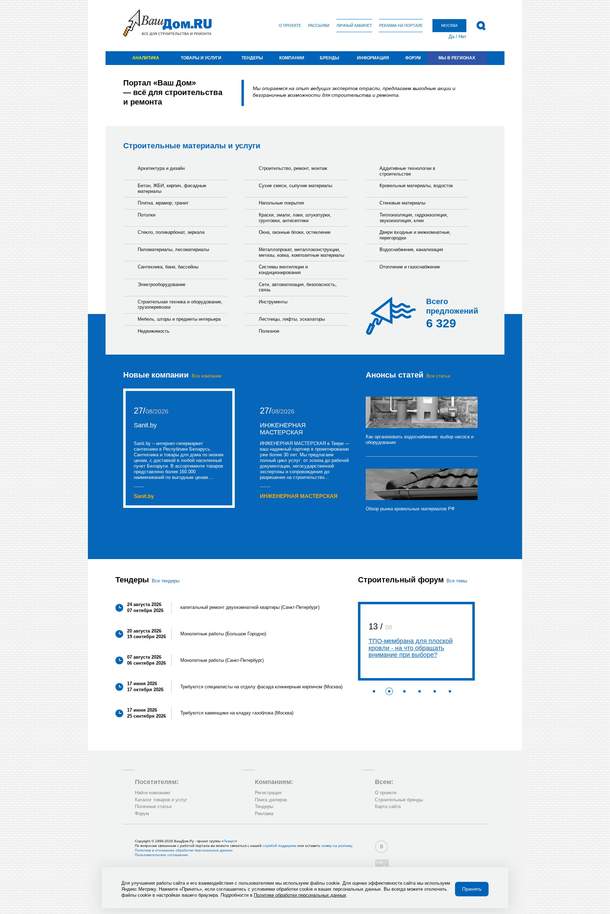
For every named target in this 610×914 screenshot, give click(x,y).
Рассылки (318, 25)
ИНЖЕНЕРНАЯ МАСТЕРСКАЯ (283, 429)
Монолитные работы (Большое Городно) (223, 633)
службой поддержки (280, 846)
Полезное (269, 331)
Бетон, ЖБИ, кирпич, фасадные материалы (172, 188)
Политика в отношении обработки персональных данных (184, 850)
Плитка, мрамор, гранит (163, 203)
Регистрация (268, 792)
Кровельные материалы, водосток (416, 185)
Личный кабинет (354, 25)
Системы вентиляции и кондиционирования (283, 269)
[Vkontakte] (381, 847)
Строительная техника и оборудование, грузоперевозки (180, 304)
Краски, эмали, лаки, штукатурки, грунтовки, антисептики (295, 217)
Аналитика (145, 57)
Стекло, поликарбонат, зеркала (171, 232)
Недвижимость (153, 331)
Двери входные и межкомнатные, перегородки (415, 235)
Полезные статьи (153, 806)
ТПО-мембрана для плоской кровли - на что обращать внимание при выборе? (411, 648)
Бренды (329, 57)
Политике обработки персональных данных (300, 895)
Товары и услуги (201, 57)
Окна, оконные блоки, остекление (294, 232)
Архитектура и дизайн (161, 168)
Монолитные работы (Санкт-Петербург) (222, 660)
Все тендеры (165, 580)
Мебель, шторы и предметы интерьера (179, 319)
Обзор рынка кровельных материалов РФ (410, 508)
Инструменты (273, 301)
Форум (413, 57)
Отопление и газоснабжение (409, 266)
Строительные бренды (399, 799)
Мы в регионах (456, 57)
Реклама (264, 813)
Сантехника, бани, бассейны (168, 266)
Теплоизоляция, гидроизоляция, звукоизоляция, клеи (413, 217)
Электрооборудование (161, 284)
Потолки (146, 215)
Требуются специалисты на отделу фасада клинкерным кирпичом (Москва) (261, 686)
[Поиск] (481, 25)
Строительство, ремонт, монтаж (293, 168)
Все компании (206, 376)
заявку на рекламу (336, 846)
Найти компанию (152, 792)
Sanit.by (145, 425)
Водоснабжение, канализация (411, 249)
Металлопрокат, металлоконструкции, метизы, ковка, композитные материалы (301, 252)
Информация (373, 57)
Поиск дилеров (271, 799)
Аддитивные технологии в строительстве (407, 171)
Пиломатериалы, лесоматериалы (173, 249)
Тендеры (252, 57)
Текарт (229, 841)
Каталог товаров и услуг (161, 799)
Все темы (457, 580)
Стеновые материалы (402, 203)
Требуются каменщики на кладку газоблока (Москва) (236, 713)
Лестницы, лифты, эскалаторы (292, 319)
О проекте (290, 25)
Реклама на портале (401, 25)
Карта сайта (388, 806)
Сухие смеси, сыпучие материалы (295, 185)
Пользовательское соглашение (161, 855)
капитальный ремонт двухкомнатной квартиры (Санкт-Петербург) (249, 607)
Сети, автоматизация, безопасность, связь (298, 287)
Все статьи (438, 376)
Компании (291, 57)
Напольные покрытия (281, 203)
